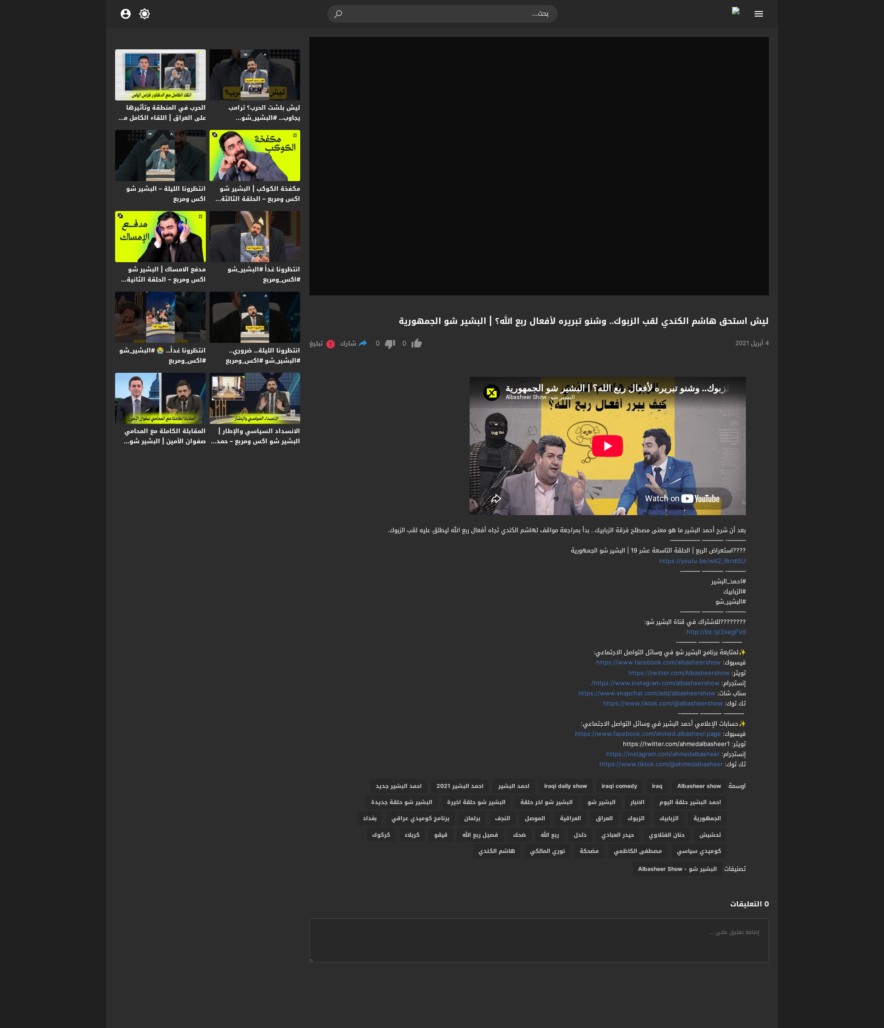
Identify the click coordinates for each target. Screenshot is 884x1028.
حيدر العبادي (617, 835)
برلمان (472, 818)
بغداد (370, 818)
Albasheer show (699, 786)
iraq (657, 786)
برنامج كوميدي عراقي (420, 818)
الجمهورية (707, 818)
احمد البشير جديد (399, 786)
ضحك (519, 835)
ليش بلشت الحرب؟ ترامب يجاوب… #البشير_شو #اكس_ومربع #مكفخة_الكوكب (256, 118)
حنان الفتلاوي (667, 835)
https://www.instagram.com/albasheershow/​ (655, 683)
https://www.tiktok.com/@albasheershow (660, 703)
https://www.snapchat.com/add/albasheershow (646, 693)
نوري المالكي (547, 851)
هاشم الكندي (496, 851)
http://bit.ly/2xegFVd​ (716, 632)
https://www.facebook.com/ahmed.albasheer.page (647, 734)
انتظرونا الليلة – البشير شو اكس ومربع (166, 194)
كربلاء (412, 835)
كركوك (381, 835)
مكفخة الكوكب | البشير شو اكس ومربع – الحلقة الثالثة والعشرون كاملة (260, 199)
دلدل (580, 835)
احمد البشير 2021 (459, 786)
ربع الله (550, 835)
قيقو (441, 835)
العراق (604, 818)
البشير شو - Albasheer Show (677, 869)
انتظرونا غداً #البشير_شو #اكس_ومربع (263, 274)
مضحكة (589, 851)
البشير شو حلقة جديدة (401, 802)
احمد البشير (513, 786)
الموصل (535, 818)
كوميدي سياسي (699, 851)
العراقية (570, 818)
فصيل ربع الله (480, 835)
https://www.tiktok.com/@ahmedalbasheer (661, 764)
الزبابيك (669, 818)
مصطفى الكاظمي (638, 851)
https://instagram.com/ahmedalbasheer (662, 754)
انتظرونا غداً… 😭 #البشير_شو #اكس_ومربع (162, 355)
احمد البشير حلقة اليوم (690, 802)
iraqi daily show (565, 786)
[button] (338, 14)
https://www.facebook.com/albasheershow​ (658, 662)
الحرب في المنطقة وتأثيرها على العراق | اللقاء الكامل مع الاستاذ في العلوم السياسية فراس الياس (163, 123)
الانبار (637, 802)
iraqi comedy (619, 786)
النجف (502, 818)
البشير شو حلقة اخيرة (476, 802)
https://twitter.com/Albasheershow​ (679, 673)
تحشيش (710, 835)
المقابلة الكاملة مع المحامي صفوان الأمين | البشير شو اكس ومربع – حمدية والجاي (165, 441)
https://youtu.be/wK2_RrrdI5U (702, 561)
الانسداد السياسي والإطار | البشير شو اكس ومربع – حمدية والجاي (255, 441)
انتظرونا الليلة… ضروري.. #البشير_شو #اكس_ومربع (263, 355)
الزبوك (636, 818)
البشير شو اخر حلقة (546, 802)
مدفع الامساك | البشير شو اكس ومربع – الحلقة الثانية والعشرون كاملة (166, 279)
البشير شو (601, 802)
